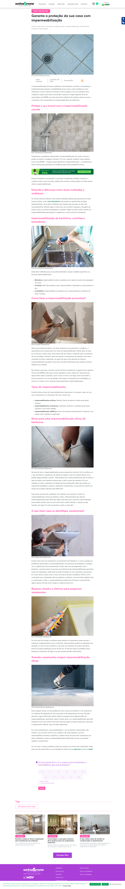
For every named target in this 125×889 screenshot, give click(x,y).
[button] (115, 884)
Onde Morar (84, 4)
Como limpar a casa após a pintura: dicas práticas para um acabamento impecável (61, 840)
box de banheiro (54, 201)
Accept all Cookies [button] (95, 884)
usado (90, 749)
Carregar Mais (62, 855)
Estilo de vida (61, 4)
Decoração (52, 4)
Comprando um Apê (72, 4)
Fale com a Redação (85, 874)
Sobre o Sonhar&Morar (86, 871)
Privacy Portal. (67, 885)
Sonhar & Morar (24, 3)
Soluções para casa (27, 807)
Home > (36, 11)
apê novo (77, 749)
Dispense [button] (105, 884)
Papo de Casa (42, 4)
